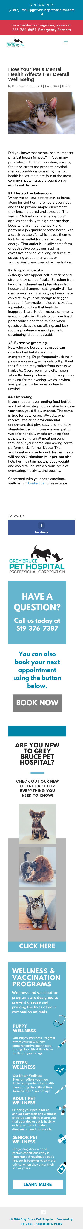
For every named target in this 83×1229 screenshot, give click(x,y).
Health (66, 86)
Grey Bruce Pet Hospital (27, 86)
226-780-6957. (25, 29)
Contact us (36, 483)
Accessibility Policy (49, 1224)
